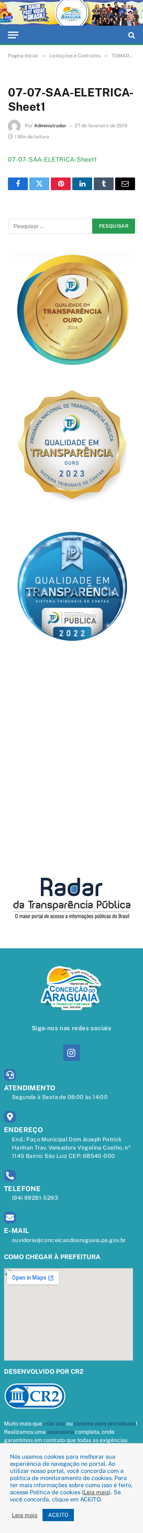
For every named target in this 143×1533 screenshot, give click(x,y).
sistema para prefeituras (105, 1423)
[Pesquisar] (131, 35)
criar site (54, 1423)
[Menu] (13, 35)
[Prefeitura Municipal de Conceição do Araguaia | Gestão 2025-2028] (71, 13)
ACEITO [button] (58, 1515)
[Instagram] (71, 1052)
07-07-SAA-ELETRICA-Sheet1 (52, 159)
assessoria (60, 1432)
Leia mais (96, 1492)
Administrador (50, 125)
